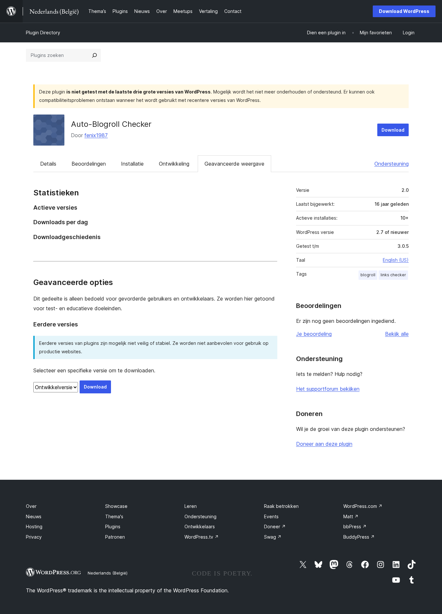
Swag (273, 537)
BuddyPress (359, 537)
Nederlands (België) (107, 573)
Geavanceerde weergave (234, 163)
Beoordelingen (89, 163)
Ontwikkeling (174, 163)
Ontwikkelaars (199, 526)
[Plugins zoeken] (94, 55)
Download (392, 130)
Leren (190, 506)
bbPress (355, 526)
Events (271, 516)
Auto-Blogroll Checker (111, 124)
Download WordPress (404, 11)
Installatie (132, 163)
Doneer (275, 526)
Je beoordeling (314, 334)
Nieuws (33, 516)
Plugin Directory (43, 32)
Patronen (115, 537)
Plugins (112, 526)
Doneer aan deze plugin (324, 444)
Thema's (114, 516)
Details (48, 163)
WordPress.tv (201, 537)
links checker (393, 274)
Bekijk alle (397, 334)
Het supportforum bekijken (327, 389)
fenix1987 (96, 135)
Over (31, 506)
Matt (351, 516)
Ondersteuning (391, 163)
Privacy (34, 537)
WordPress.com (362, 506)
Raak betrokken (281, 506)
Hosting (34, 526)
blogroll (367, 274)
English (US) (396, 260)
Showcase (116, 506)
